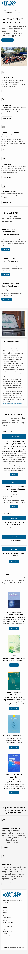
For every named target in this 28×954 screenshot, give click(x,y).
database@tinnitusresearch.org (12, 403)
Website (14, 474)
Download (6, 249)
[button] (26, 3)
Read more (14, 628)
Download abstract (14, 527)
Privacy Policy (17, 946)
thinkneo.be (21, 947)
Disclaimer (9, 946)
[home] (8, 3)
